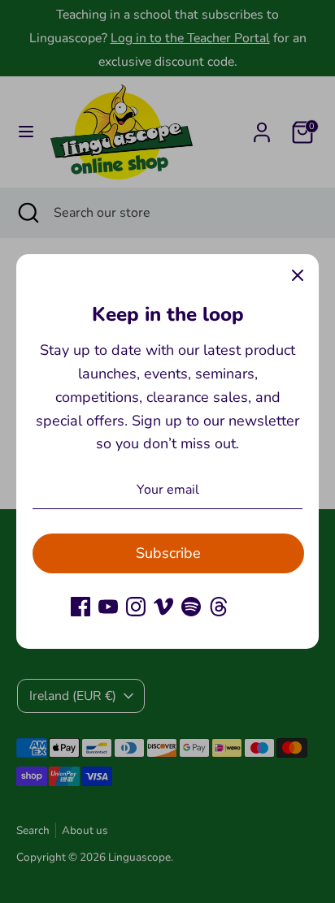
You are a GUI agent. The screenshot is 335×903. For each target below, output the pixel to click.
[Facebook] (80, 606)
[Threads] (218, 606)
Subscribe (168, 553)
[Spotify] (191, 606)
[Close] (297, 275)
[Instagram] (136, 606)
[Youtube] (108, 606)
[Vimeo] (163, 606)
